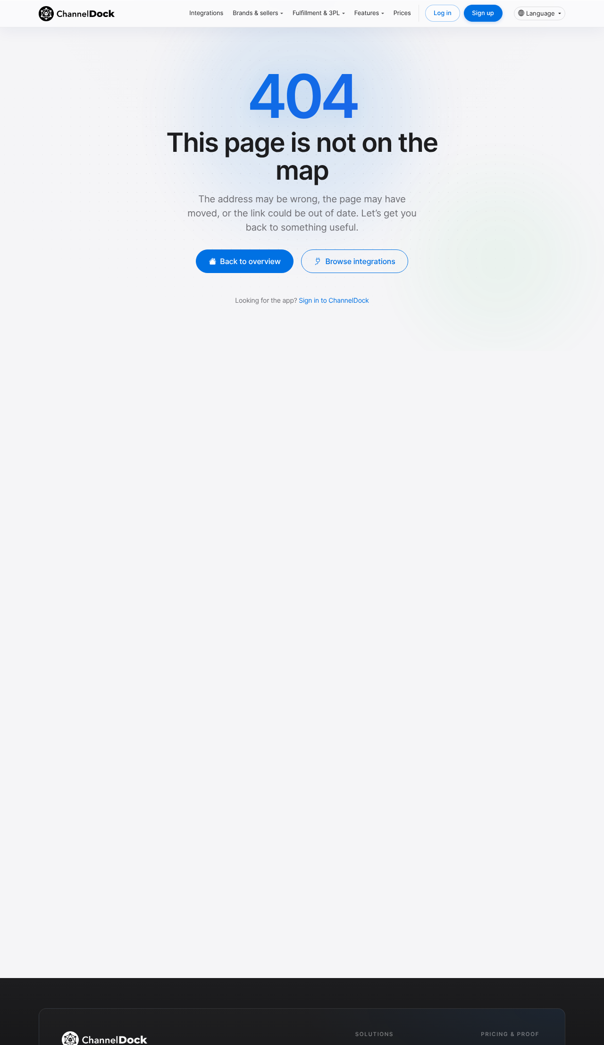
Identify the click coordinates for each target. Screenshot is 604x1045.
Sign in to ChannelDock (334, 301)
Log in (443, 13)
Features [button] (366, 13)
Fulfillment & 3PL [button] (316, 13)
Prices (402, 13)
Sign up (483, 13)
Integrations (206, 13)
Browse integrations (360, 261)
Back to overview (250, 261)
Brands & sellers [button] (255, 13)
